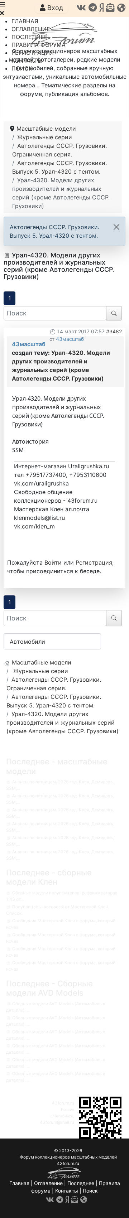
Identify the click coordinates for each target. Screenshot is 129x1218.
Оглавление (48, 1183)
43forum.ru (63, 1103)
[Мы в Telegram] (93, 8)
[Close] (116, 227)
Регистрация (94, 562)
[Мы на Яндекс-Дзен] (101, 8)
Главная (19, 1183)
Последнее (80, 1183)
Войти (53, 562)
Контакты (66, 1191)
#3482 (114, 331)
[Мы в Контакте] (81, 8)
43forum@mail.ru (57, 1122)
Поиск (90, 1191)
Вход (54, 7)
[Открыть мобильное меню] (2, 4)
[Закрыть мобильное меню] (2, 12)
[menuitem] (24, 21)
